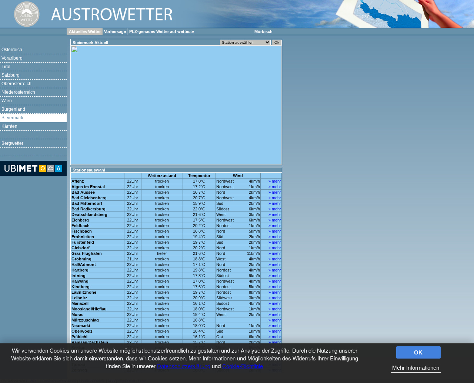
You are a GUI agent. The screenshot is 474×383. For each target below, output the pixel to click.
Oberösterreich (16, 83)
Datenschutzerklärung (183, 366)
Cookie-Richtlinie (242, 366)
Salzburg (10, 75)
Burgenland (13, 109)
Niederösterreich (18, 92)
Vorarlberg (12, 58)
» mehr (274, 181)
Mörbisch (263, 31)
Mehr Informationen (415, 367)
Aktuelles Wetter (85, 31)
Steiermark (12, 117)
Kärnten (9, 126)
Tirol (5, 66)
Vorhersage (115, 31)
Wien (6, 100)
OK (418, 352)
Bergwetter (12, 143)
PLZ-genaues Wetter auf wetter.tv (161, 31)
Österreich (11, 49)
